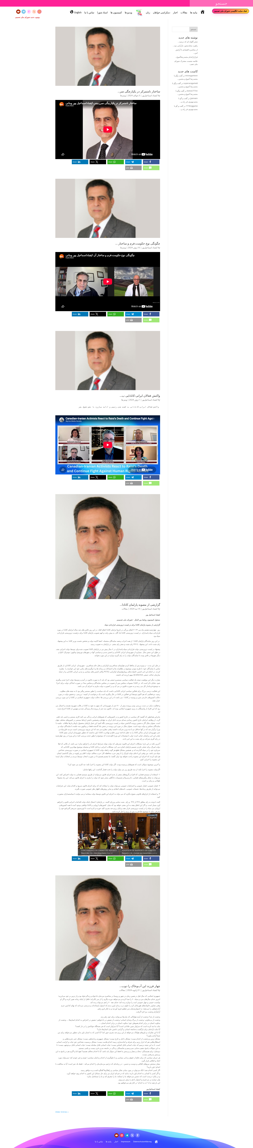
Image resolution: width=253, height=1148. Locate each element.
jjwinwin (194, 98)
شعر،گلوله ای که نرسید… (188, 41)
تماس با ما (89, 12)
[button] (151, 162)
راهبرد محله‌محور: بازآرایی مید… (185, 45)
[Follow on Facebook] (29, 12)
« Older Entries (62, 1112)
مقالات (184, 12)
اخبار (175, 12)
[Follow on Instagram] (39, 12)
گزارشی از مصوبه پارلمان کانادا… (140, 604)
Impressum (125, 1141)
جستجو (193, 29)
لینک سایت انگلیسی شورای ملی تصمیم (230, 11)
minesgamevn (191, 75)
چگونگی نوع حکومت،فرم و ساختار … (137, 243)
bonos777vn (192, 91)
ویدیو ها (128, 12)
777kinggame (192, 106)
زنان (148, 12)
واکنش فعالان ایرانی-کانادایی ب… (140, 395)
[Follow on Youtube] (18, 12)
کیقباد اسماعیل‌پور (149, 95)
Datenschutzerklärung (142, 1141)
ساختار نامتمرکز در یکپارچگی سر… (139, 91)
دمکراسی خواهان (161, 12)
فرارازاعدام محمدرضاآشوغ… (186, 57)
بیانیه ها (193, 12)
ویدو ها (123, 95)
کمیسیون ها (116, 12)
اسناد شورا (102, 12)
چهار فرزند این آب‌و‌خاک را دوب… (140, 986)
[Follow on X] (34, 12)
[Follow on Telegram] (23, 12)
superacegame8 (191, 83)
